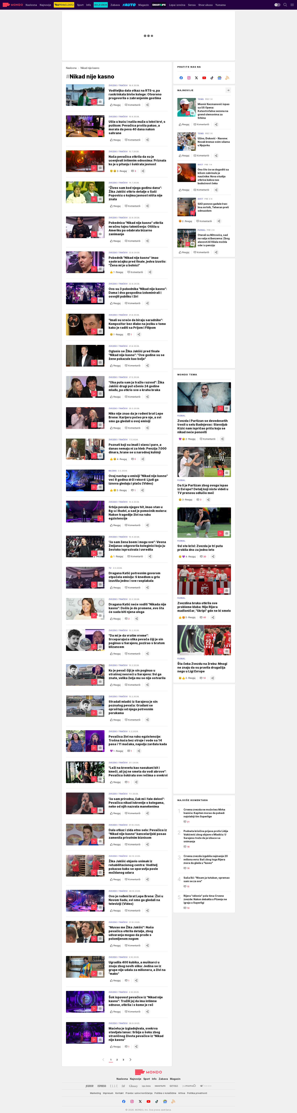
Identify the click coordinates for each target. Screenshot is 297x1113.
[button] (132, 105)
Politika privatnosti (197, 1093)
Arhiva (181, 1093)
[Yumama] (189, 1086)
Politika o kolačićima (165, 1093)
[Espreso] (102, 1086)
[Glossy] (133, 1086)
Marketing (95, 1093)
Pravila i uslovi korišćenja (139, 1093)
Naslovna (71, 67)
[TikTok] (212, 78)
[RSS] (227, 78)
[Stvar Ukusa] (205, 1086)
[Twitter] (196, 78)
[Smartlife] (160, 1086)
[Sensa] (174, 1086)
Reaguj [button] (116, 105)
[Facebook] (181, 78)
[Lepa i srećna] (146, 1086)
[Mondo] (13, 5)
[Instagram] (189, 78)
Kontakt (119, 1093)
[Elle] (113, 1086)
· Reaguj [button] (122, 171)
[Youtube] (204, 78)
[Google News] (219, 78)
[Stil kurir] (123, 1086)
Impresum (108, 1093)
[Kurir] (90, 1086)
